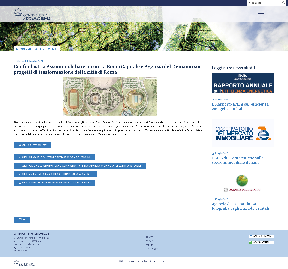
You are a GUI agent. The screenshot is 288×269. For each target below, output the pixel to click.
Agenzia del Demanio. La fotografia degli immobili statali (240, 206)
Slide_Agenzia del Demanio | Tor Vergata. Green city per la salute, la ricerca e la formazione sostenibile (81, 165)
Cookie (149, 241)
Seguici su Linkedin (262, 236)
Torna (22, 219)
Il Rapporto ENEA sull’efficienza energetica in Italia (240, 106)
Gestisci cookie (153, 249)
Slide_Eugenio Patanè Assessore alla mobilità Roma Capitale (56, 182)
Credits (149, 245)
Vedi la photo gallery (34, 145)
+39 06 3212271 (23, 247)
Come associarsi (262, 242)
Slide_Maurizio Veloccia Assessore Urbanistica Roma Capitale (56, 174)
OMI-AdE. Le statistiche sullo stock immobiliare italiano (238, 160)
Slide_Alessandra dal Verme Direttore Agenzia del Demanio (55, 157)
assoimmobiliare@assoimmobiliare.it (30, 244)
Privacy (149, 237)
